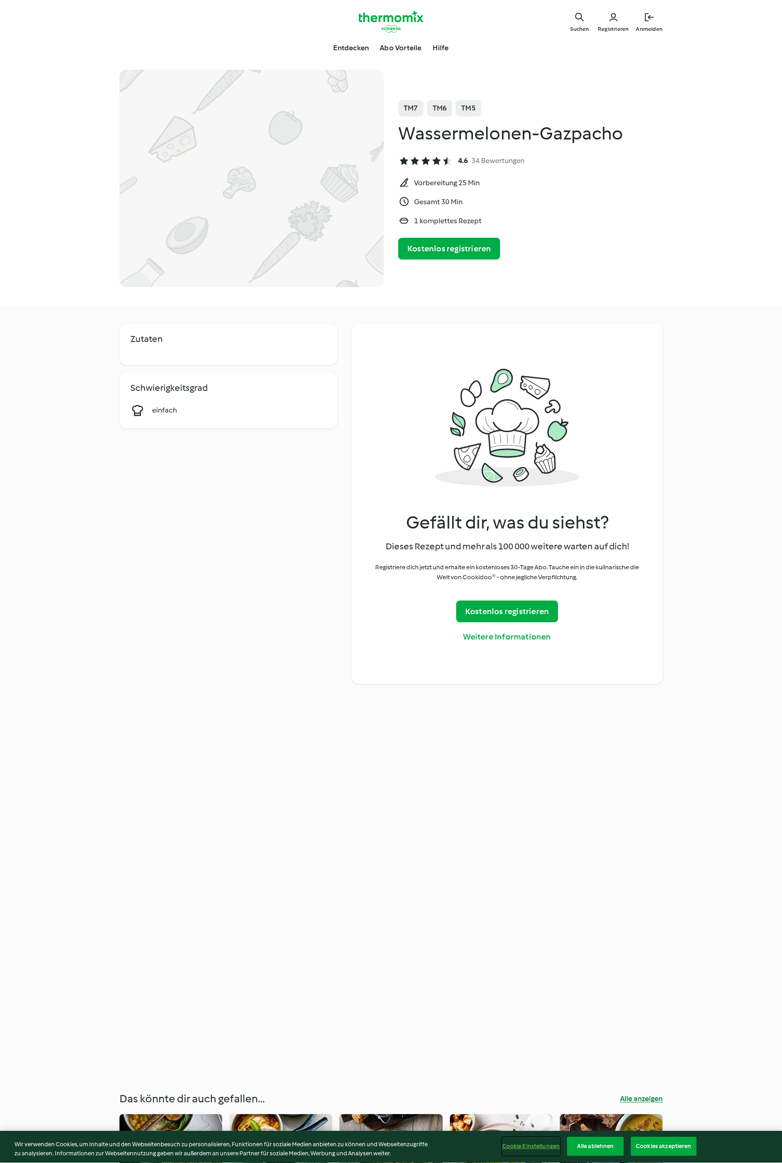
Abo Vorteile (400, 47)
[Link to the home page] (391, 22)
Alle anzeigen (641, 1098)
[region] (391, 1147)
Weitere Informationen (507, 637)
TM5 (468, 108)
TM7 (411, 108)
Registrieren (613, 29)
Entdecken (351, 47)
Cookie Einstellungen (531, 1146)
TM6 (440, 108)
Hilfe (441, 47)
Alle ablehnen (595, 1146)
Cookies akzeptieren (663, 1146)
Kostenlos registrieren (449, 249)
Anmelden (649, 29)
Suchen (579, 29)
